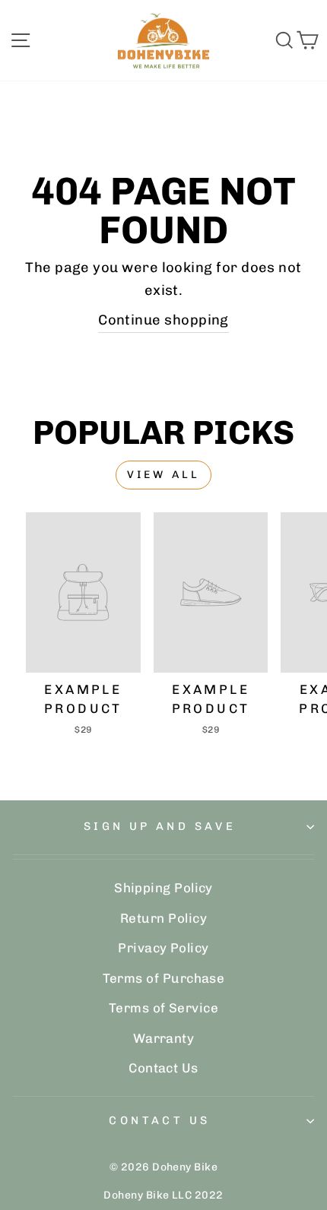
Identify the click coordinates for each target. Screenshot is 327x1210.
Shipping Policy (163, 887)
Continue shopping (163, 320)
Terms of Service (163, 1007)
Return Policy (163, 918)
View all (164, 474)
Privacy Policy (163, 947)
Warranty (164, 1038)
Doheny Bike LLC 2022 (163, 1195)
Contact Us (163, 1067)
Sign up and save (160, 826)
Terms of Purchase (164, 978)
